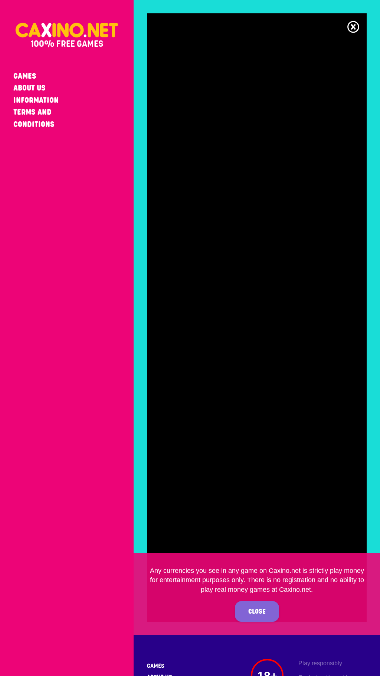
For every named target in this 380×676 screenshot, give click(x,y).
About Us (29, 88)
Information (36, 100)
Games (24, 76)
